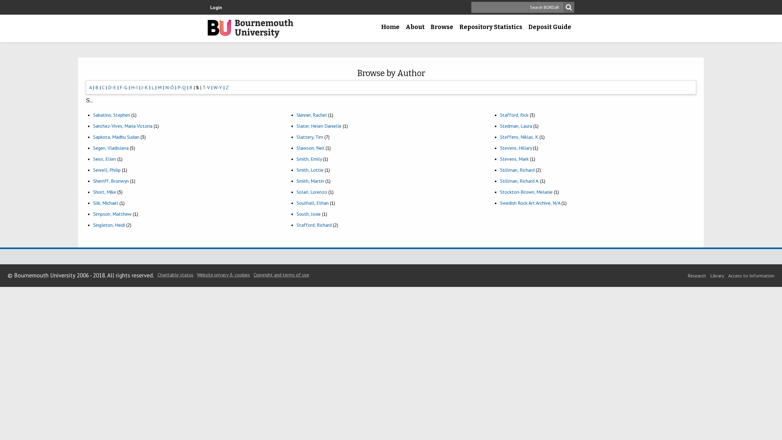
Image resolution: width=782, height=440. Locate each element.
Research (697, 276)
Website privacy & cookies (223, 275)
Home (390, 27)
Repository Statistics (490, 27)
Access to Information (751, 276)
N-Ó (169, 87)
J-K (144, 87)
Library (717, 276)
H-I (134, 87)
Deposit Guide (549, 27)
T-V (206, 87)
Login (216, 7)
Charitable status (175, 275)
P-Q (181, 87)
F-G (123, 87)
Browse (442, 27)
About (415, 27)
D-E (112, 87)
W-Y (218, 87)
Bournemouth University (250, 28)
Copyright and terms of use (281, 275)
